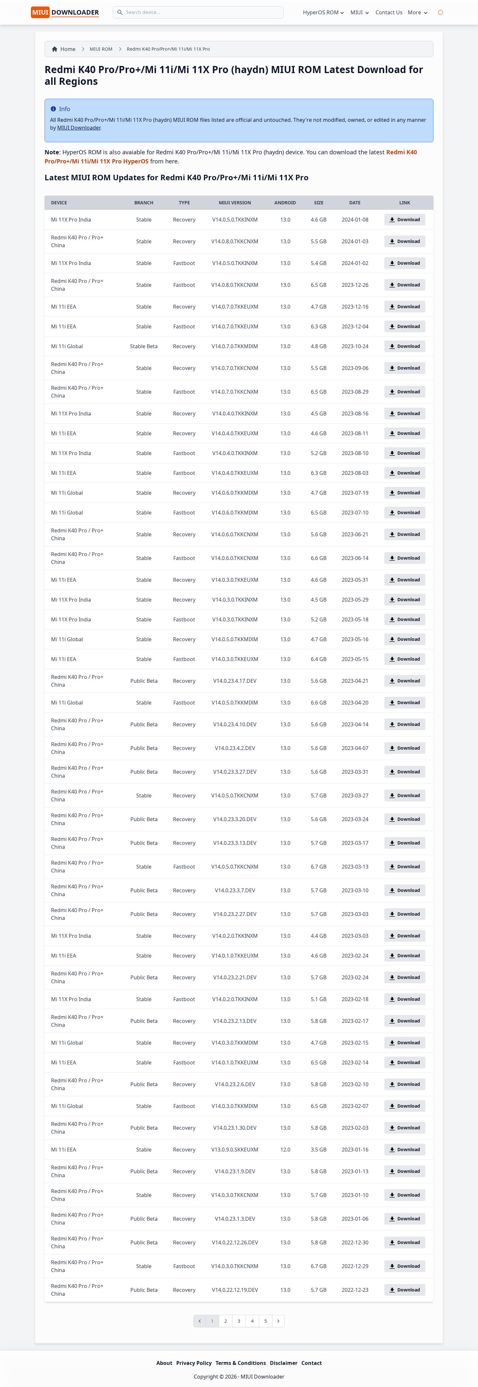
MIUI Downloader (78, 127)
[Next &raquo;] (278, 1321)
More (415, 12)
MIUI (357, 12)
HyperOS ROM (321, 12)
